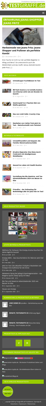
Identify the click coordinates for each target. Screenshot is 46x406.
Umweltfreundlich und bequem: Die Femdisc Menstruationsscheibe (26, 142)
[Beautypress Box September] (12, 219)
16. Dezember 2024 (20, 168)
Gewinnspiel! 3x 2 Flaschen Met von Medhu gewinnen (26, 104)
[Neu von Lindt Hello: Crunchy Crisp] (6, 115)
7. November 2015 (10, 57)
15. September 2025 (9, 291)
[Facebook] (19, 343)
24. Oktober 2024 (20, 194)
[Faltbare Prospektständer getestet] (22, 219)
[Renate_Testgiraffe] (5, 316)
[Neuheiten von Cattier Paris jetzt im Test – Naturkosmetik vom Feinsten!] (6, 125)
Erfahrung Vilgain (34, 313)
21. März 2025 (19, 145)
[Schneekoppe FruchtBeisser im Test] (6, 82)
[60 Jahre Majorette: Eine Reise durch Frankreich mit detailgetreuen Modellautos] (6, 154)
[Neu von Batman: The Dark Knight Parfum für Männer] (22, 214)
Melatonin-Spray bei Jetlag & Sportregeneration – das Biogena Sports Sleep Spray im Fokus (22, 274)
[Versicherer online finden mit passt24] (12, 232)
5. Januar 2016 (19, 83)
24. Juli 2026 (7, 255)
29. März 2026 (8, 270)
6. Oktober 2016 (19, 116)
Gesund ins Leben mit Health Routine (27, 165)
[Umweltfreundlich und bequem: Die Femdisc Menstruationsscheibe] (6, 143)
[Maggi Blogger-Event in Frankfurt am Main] (22, 228)
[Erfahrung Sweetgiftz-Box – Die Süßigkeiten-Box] (32, 214)
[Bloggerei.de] (19, 358)
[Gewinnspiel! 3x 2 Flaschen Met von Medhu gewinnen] (6, 104)
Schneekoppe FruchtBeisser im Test (26, 81)
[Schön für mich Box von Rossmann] (22, 232)
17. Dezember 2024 (20, 159)
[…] (11, 67)
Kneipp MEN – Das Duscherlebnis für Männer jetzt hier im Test (23, 259)
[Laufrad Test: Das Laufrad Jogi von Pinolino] (12, 223)
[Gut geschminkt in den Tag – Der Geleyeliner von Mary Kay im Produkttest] (32, 232)
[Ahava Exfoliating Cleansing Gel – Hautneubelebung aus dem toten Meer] (32, 228)
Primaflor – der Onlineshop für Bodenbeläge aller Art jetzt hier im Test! (28, 190)
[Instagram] (27, 343)
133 (27, 107)
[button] (42, 13)
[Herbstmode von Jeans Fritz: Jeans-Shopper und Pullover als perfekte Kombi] (23, 36)
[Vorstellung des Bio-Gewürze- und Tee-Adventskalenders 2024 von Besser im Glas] (6, 178)
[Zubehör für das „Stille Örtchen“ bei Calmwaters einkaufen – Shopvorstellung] (32, 219)
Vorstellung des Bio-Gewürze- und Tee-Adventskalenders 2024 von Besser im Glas (28, 178)
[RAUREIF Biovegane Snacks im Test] (22, 223)
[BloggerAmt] (8, 358)
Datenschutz (31, 404)
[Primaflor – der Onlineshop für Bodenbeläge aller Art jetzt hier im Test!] (6, 192)
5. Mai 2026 (7, 262)
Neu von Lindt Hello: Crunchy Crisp (26, 114)
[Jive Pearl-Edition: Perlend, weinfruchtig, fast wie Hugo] (22, 237)
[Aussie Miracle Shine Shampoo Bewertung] (32, 223)
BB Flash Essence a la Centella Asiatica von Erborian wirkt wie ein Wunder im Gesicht (27, 92)
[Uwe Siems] (5, 306)
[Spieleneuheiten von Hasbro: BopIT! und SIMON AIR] (12, 228)
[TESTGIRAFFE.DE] (23, 9)
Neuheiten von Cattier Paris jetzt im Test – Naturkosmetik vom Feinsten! (27, 124)
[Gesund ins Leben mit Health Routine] (6, 167)
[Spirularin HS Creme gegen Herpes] (12, 214)
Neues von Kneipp (9, 289)
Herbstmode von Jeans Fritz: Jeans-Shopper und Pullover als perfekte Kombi (21, 50)
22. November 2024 (20, 183)
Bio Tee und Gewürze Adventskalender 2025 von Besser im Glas (20, 282)
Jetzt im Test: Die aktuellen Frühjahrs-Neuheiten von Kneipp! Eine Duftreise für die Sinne (21, 267)
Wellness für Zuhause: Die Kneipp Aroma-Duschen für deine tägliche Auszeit (22, 251)
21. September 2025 (9, 286)
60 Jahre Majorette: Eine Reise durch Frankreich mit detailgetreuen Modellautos (27, 154)
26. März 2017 (19, 107)
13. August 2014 (19, 96)
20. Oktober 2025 (9, 278)
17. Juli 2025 (18, 128)
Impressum (22, 404)
